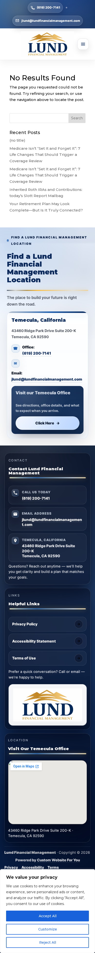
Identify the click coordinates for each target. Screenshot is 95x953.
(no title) (17, 140)
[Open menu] (83, 44)
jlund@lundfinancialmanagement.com (50, 21)
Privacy (11, 867)
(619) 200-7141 (48, 7)
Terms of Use (24, 658)
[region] (47, 911)
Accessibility (32, 867)
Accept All (48, 916)
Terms (53, 867)
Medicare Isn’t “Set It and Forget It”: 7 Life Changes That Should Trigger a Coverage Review (45, 154)
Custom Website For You (58, 860)
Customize (47, 929)
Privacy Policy (25, 624)
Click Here (47, 423)
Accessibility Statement (34, 641)
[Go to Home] (47, 44)
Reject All (47, 942)
